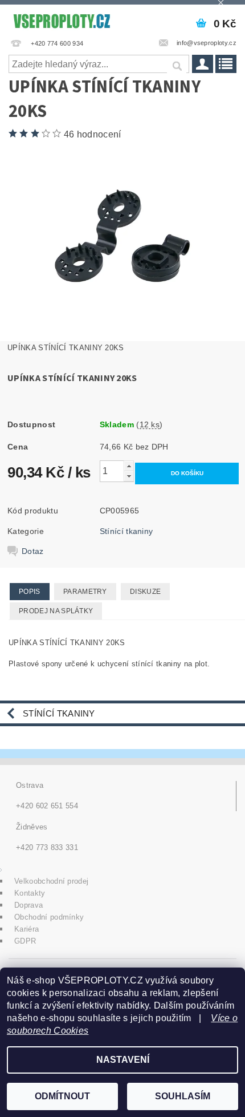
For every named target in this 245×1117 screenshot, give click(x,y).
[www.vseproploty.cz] (61, 19)
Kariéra (26, 929)
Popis (29, 592)
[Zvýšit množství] (129, 465)
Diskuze (145, 592)
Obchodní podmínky (49, 917)
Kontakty (30, 893)
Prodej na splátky (56, 611)
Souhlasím (182, 1096)
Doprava (28, 905)
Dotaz (33, 551)
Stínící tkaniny (126, 531)
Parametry (85, 592)
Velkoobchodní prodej (51, 881)
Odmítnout (62, 1096)
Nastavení (122, 1060)
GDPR (25, 941)
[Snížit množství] (129, 476)
